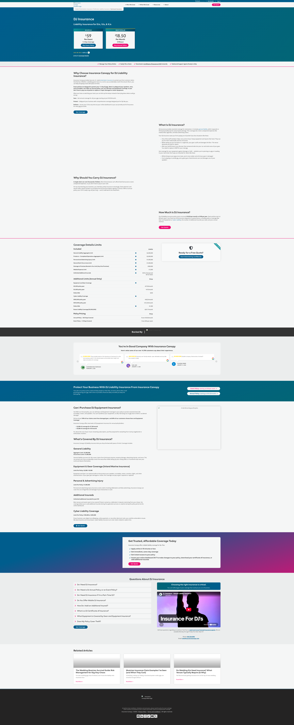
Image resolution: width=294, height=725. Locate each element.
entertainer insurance (106, 80)
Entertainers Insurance (86, 9)
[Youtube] (152, 716)
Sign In (219, 1)
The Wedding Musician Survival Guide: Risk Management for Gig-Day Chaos (95, 671)
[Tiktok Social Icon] (148, 716)
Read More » (79, 681)
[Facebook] (138, 716)
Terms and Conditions (154, 712)
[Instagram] (145, 716)
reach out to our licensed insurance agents (202, 630)
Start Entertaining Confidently (191, 257)
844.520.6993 (211, 1)
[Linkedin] (141, 716)
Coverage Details (84, 56)
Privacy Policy (142, 712)
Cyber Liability (177, 220)
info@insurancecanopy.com (190, 638)
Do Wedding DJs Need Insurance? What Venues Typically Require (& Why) (194, 671)
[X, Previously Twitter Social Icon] (155, 716)
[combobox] (200, 1)
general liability (203, 129)
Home (77, 9)
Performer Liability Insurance (101, 9)
